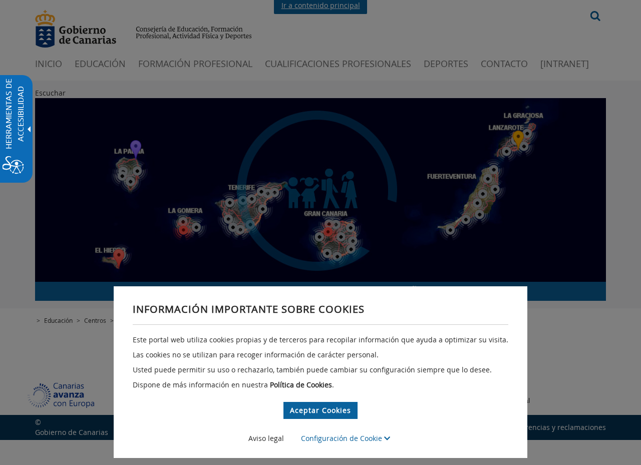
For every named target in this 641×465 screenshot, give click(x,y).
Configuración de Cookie (342, 438)
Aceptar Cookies (320, 410)
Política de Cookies (301, 384)
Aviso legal (266, 438)
